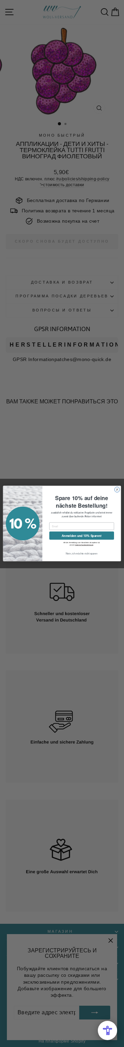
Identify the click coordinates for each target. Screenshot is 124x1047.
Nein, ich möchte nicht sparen (81, 553)
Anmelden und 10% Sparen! (82, 535)
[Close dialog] (117, 489)
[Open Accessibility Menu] (107, 1030)
